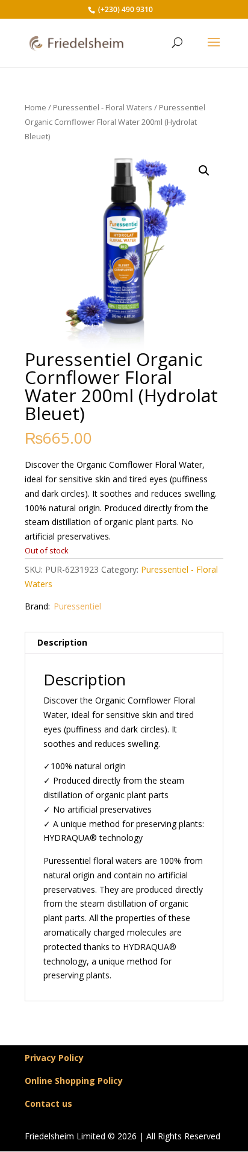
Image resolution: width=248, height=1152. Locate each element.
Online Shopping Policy (74, 1080)
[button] (204, 170)
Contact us (48, 1103)
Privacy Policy (54, 1057)
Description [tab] (62, 642)
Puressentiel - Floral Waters (102, 107)
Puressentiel (77, 606)
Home (35, 107)
